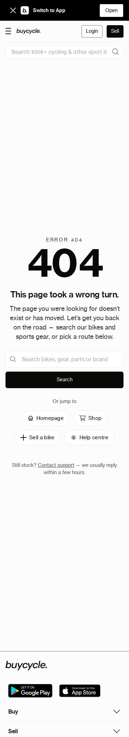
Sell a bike (41, 437)
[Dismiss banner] (13, 10)
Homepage (50, 418)
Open (111, 10)
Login (92, 31)
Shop (94, 418)
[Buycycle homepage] (29, 31)
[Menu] (8, 30)
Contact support (56, 465)
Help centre (94, 437)
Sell (115, 31)
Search (65, 379)
